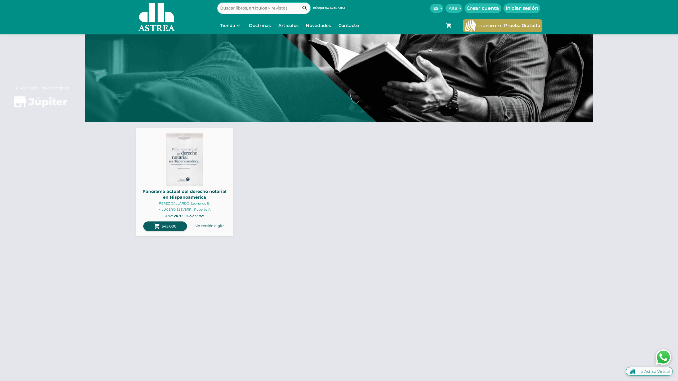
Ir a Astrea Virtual (653, 371)
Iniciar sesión (522, 8)
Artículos (289, 25)
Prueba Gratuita (522, 25)
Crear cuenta (483, 8)
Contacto (348, 25)
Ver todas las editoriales (44, 87)
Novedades (319, 25)
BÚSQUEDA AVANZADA (329, 8)
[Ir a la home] (155, 17)
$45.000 (165, 226)
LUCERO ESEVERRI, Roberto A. (186, 209)
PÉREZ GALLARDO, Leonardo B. (184, 203)
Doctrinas (260, 25)
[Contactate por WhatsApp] (663, 356)
